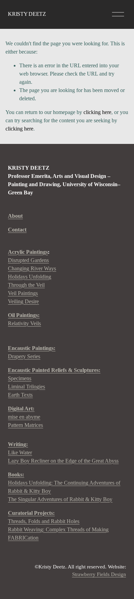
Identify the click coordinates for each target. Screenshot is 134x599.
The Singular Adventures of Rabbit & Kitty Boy (60, 499)
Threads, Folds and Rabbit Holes (43, 521)
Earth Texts (20, 395)
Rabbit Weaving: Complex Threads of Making (58, 529)
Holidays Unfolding (29, 277)
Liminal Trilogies (26, 386)
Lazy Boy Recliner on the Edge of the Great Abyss (63, 461)
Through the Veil (26, 285)
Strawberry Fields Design (99, 574)
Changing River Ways (32, 268)
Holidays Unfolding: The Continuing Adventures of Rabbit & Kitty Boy (64, 487)
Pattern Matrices (25, 425)
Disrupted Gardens (28, 260)
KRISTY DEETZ (27, 14)
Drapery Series (31, 352)
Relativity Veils (24, 319)
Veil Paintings (23, 293)
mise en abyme (24, 417)
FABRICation (23, 538)
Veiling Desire (23, 301)
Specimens (19, 378)
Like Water (20, 452)
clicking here (97, 112)
